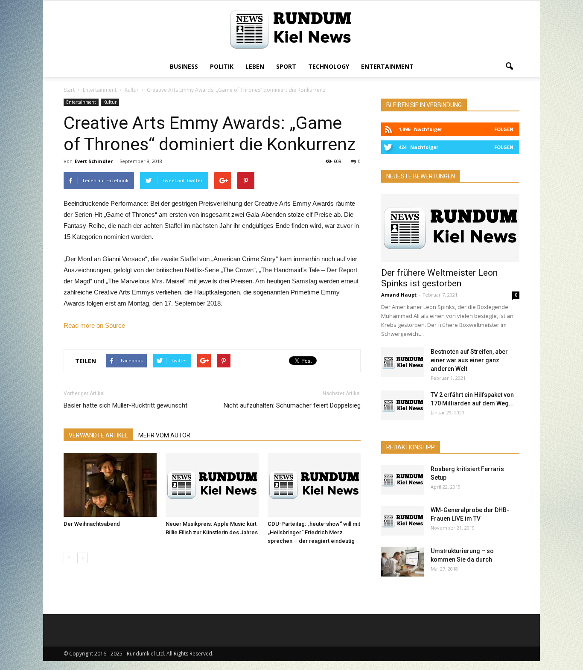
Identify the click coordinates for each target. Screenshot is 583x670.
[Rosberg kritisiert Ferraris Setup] (402, 480)
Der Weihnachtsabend (92, 524)
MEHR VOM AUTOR (164, 435)
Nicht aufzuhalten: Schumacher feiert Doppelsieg (292, 405)
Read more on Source (94, 325)
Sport (286, 66)
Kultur (110, 102)
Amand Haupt (399, 294)
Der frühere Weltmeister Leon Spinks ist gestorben (439, 278)
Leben (254, 66)
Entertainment (387, 66)
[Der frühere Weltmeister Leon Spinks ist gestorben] (450, 228)
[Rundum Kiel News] (291, 29)
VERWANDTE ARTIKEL (98, 435)
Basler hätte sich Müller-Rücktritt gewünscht (125, 405)
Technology (328, 66)
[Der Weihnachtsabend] (110, 485)
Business (184, 66)
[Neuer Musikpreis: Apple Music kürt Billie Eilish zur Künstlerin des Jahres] (212, 485)
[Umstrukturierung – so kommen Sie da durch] (402, 562)
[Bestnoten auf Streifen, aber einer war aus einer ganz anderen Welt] (402, 362)
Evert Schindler (94, 161)
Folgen (503, 129)
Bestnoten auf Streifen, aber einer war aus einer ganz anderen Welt (469, 360)
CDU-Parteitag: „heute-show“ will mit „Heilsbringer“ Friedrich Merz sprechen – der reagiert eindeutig (314, 532)
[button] (509, 66)
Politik (221, 66)
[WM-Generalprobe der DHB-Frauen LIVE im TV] (402, 521)
